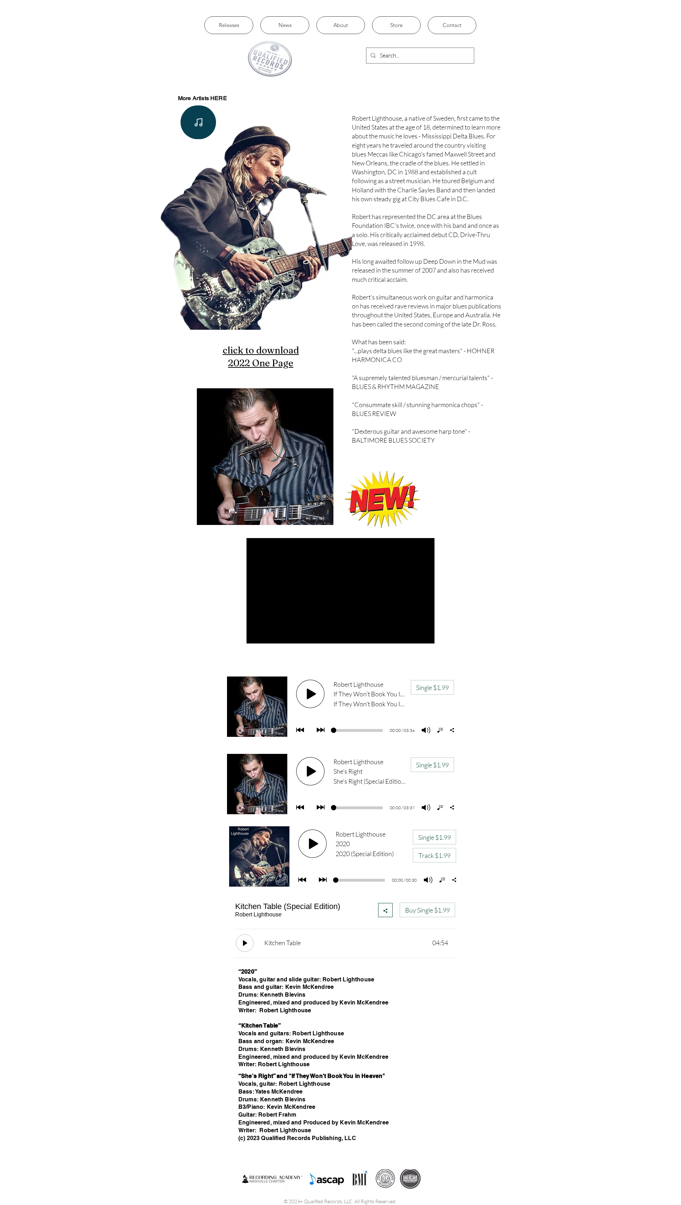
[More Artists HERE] (198, 122)
